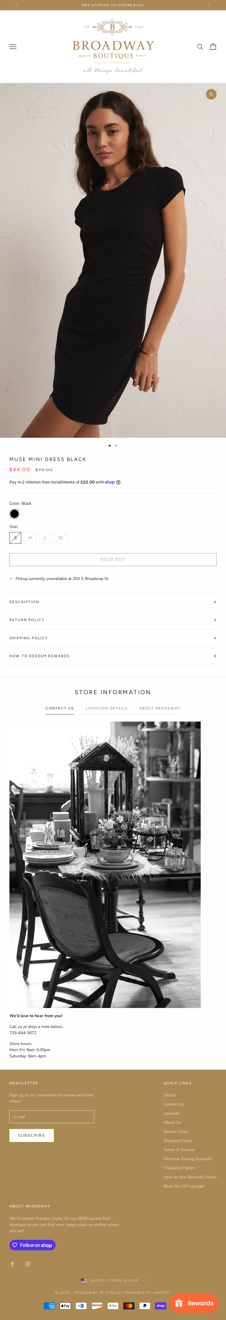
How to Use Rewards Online (190, 1177)
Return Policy (176, 1131)
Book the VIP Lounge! (184, 1186)
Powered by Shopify (148, 1293)
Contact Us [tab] (60, 708)
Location (171, 1113)
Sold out (113, 559)
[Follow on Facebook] (12, 1264)
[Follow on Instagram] (28, 1264)
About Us (172, 1122)
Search (170, 1095)
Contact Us (174, 1104)
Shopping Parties (179, 1168)
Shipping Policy (178, 1140)
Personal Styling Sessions (188, 1159)
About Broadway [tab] (159, 708)
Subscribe (31, 1135)
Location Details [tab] (107, 708)
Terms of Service (179, 1150)
